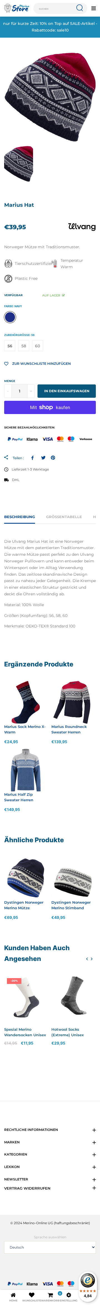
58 (23, 345)
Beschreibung (19, 517)
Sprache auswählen (50, 1237)
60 (37, 345)
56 (10, 345)
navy (10, 317)
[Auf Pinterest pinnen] (53, 458)
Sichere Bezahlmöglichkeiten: (29, 427)
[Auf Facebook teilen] (33, 458)
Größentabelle (64, 517)
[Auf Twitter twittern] (43, 458)
